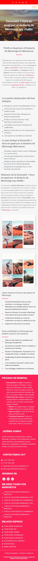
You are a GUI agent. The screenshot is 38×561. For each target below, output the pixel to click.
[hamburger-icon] (34, 7)
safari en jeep (24, 82)
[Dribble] (22, 2)
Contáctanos (29, 75)
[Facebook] (12, 2)
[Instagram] (26, 2)
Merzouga (6, 210)
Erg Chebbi (14, 68)
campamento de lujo (17, 85)
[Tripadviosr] (12, 479)
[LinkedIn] (19, 2)
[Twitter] (16, 2)
